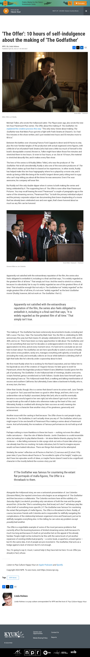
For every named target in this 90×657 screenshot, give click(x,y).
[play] (6, 11)
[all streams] (87, 11)
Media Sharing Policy (40, 638)
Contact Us (55, 632)
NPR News (13, 578)
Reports (54, 637)
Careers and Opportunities (38, 632)
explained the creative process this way (24, 129)
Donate (81, 3)
